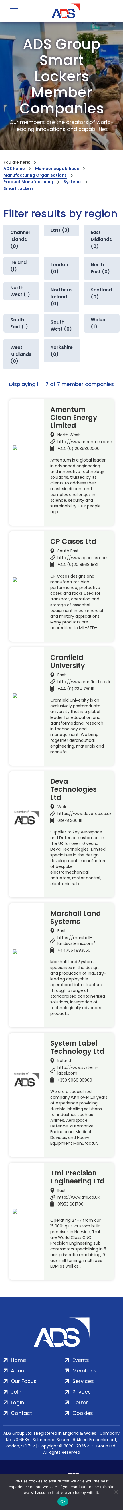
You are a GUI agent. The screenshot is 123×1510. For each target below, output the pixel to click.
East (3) (60, 230)
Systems (73, 182)
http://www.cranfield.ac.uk (83, 682)
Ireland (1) (18, 266)
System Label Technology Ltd (77, 1047)
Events (80, 1360)
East (61, 675)
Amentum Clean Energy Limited (73, 418)
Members (84, 1370)
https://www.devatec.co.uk (84, 813)
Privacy (81, 1391)
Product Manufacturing (28, 182)
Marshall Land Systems (75, 918)
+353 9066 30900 (74, 1080)
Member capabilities (57, 168)
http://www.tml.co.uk (78, 1197)
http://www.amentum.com (84, 442)
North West (68, 435)
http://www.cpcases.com (82, 558)
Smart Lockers (18, 188)
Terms (80, 1402)
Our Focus (24, 1381)
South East (68, 551)
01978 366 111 (69, 820)
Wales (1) (98, 323)
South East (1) (19, 323)
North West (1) (20, 291)
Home (18, 1360)
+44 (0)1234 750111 (75, 689)
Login (17, 1402)
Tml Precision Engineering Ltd (77, 1177)
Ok (63, 1501)
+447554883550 (73, 950)
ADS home (14, 168)
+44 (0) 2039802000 (78, 448)
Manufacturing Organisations (35, 175)
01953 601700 (70, 1204)
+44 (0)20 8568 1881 (77, 564)
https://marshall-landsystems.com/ (76, 940)
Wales (63, 807)
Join (16, 1391)
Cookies (82, 1413)
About (18, 1370)
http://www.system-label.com (77, 1070)
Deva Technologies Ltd (73, 789)
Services (83, 1381)
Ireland (64, 1060)
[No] (116, 1492)
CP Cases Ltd (73, 542)
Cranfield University (67, 662)
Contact (21, 1413)
